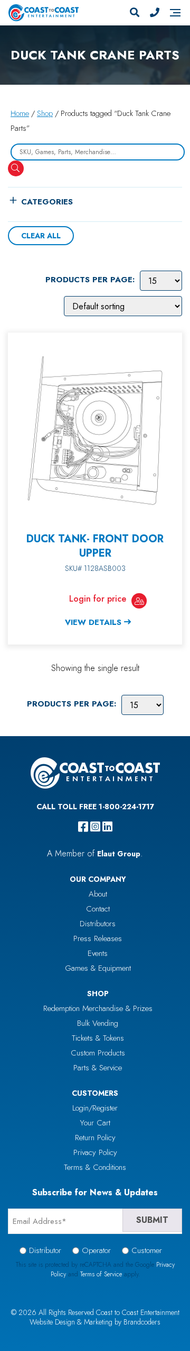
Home (20, 113)
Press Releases (97, 938)
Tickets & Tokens (98, 1038)
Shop (45, 113)
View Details (93, 622)
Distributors (98, 923)
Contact (98, 909)
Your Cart (95, 1123)
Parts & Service (97, 1067)
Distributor (45, 1250)
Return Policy (95, 1137)
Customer (146, 1250)
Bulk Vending (97, 1023)
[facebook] (83, 826)
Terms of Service (101, 1274)
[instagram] (95, 826)
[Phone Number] (155, 12)
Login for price (97, 599)
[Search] (135, 12)
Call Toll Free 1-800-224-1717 (95, 806)
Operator (96, 1250)
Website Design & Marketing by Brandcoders (95, 1322)
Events (98, 953)
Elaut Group (118, 853)
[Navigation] (175, 12)
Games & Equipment (98, 968)
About (98, 894)
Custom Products (98, 1053)
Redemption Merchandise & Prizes (98, 1008)
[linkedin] (107, 826)
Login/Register (95, 1108)
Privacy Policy (95, 1152)
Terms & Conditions (95, 1167)
